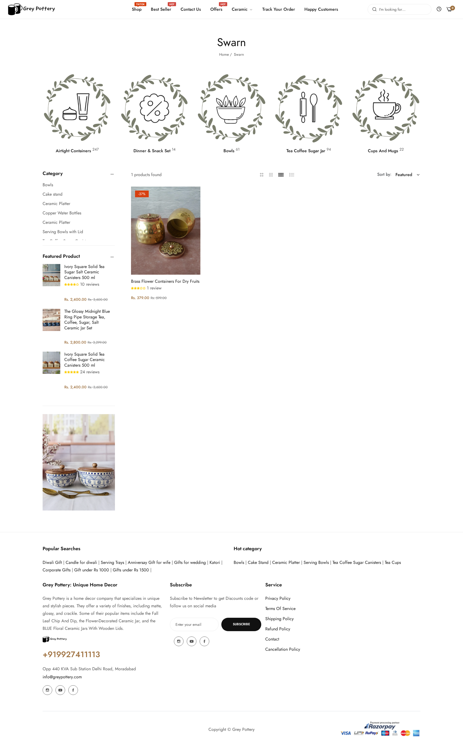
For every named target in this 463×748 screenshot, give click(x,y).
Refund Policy (277, 629)
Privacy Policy (277, 598)
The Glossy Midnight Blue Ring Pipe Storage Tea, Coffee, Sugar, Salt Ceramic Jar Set (87, 319)
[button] (72, 284)
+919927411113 (71, 654)
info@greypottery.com (62, 677)
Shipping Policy (279, 619)
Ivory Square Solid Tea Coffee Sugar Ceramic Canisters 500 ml (84, 360)
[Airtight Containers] (77, 108)
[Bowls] (231, 108)
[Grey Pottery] (31, 9)
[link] (241, 9)
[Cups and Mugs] (385, 108)
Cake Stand (258, 562)
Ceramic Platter (286, 562)
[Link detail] (47, 690)
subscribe (241, 624)
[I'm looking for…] (373, 9)
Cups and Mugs (383, 151)
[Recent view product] (439, 9)
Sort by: (384, 174)
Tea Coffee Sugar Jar (305, 151)
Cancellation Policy (282, 649)
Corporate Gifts (56, 570)
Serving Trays (112, 562)
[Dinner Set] (154, 108)
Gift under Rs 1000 (91, 570)
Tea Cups (393, 562)
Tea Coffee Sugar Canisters (357, 562)
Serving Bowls (317, 562)
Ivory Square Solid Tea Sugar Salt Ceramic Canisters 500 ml (84, 272)
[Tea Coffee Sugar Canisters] (308, 108)
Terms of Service (280, 608)
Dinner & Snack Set (151, 151)
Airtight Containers (73, 151)
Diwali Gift (52, 562)
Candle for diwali (81, 562)
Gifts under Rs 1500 (131, 570)
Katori (215, 562)
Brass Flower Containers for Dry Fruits (165, 281)
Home (224, 54)
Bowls (228, 151)
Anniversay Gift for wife (149, 562)
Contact (272, 639)
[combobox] (399, 9)
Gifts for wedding (190, 562)
